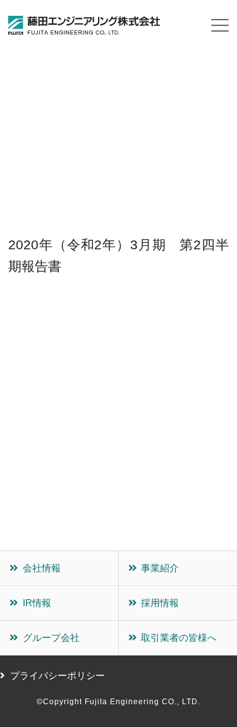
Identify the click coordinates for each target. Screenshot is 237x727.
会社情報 (42, 567)
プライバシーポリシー (57, 675)
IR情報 (37, 602)
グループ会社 (51, 637)
